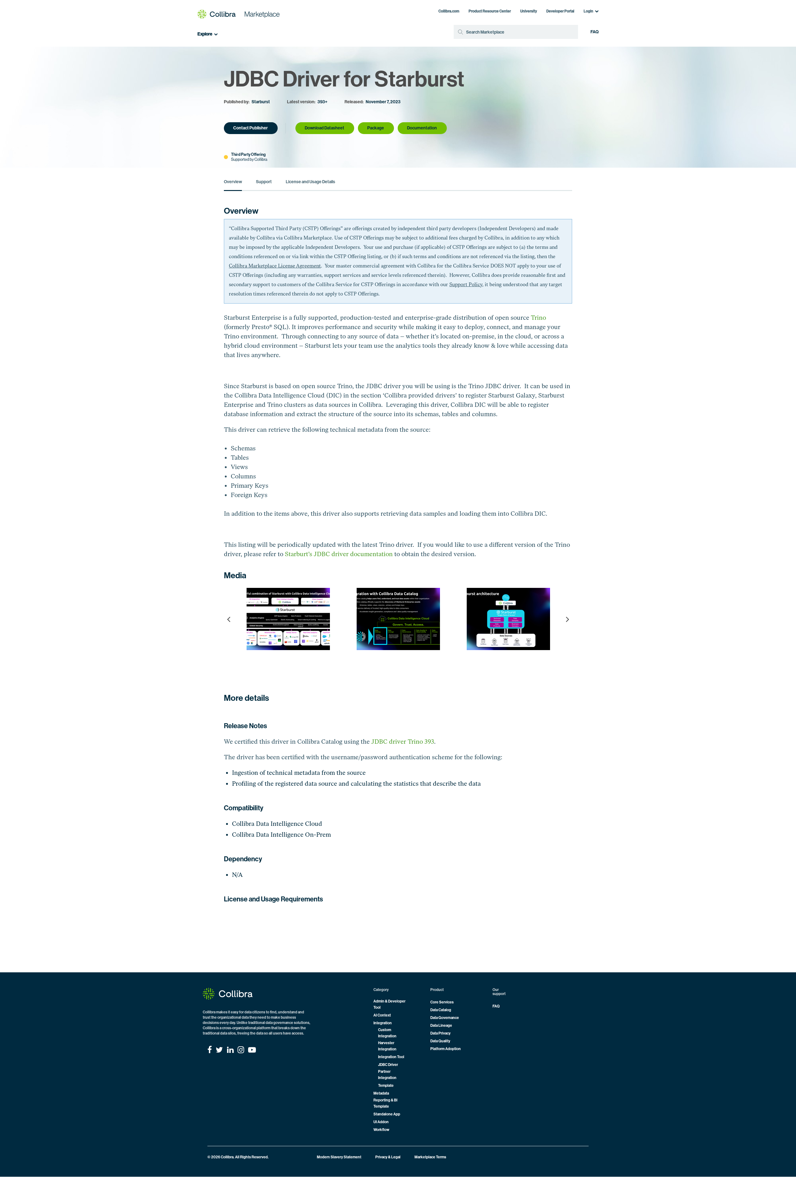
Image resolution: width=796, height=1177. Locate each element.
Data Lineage (441, 1025)
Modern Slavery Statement (339, 1157)
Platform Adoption (445, 1049)
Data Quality (440, 1041)
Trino (538, 317)
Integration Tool (391, 1057)
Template (386, 1085)
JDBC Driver (388, 1065)
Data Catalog (440, 1010)
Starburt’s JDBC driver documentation (339, 554)
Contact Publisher (250, 128)
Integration (382, 1023)
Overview (233, 182)
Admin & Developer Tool (389, 1004)
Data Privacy (440, 1033)
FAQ (594, 32)
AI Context (382, 1015)
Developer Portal (560, 11)
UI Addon (381, 1122)
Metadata (381, 1093)
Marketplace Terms (430, 1157)
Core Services (442, 1002)
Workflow (381, 1130)
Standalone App (386, 1114)
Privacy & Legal (387, 1157)
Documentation (422, 128)
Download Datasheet (324, 128)
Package (375, 128)
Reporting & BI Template (385, 1103)
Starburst (261, 102)
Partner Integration (387, 1075)
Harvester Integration (387, 1046)
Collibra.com (448, 11)
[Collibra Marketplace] (238, 14)
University (528, 11)
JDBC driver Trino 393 (402, 741)
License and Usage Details (310, 182)
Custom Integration (387, 1033)
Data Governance (444, 1018)
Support (264, 182)
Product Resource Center (490, 11)
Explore (204, 34)
